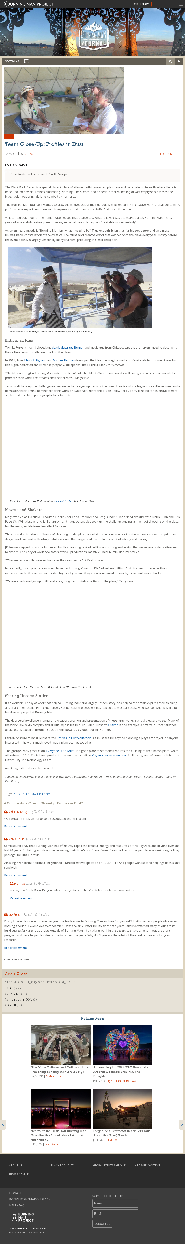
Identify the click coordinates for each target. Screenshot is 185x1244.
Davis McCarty (62, 501)
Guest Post (28, 154)
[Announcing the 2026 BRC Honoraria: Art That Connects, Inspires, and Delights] (123, 1045)
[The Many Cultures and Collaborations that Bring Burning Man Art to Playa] (61, 1045)
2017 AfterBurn (21, 794)
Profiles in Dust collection (74, 738)
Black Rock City (62, 1165)
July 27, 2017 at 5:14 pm (42, 811)
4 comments (166, 154)
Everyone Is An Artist (60, 751)
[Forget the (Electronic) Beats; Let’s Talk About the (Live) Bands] (123, 1109)
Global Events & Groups (109, 1165)
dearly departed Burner (68, 347)
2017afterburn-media (41, 794)
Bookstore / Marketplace (29, 1199)
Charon (113, 725)
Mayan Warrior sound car (109, 755)
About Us (15, 1165)
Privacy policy (41, 1228)
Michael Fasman (64, 360)
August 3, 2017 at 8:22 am (39, 883)
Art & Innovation (147, 1165)
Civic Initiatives (13, 993)
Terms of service (18, 1228)
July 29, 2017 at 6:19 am (38, 839)
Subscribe (102, 1224)
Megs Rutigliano (35, 360)
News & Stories (19, 1174)
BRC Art (9, 136)
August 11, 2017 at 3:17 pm (37, 914)
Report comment (15, 826)
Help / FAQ (16, 1205)
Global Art (10, 1004)
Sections (12, 61)
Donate (15, 1193)
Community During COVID (19, 999)
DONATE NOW (140, 3)
